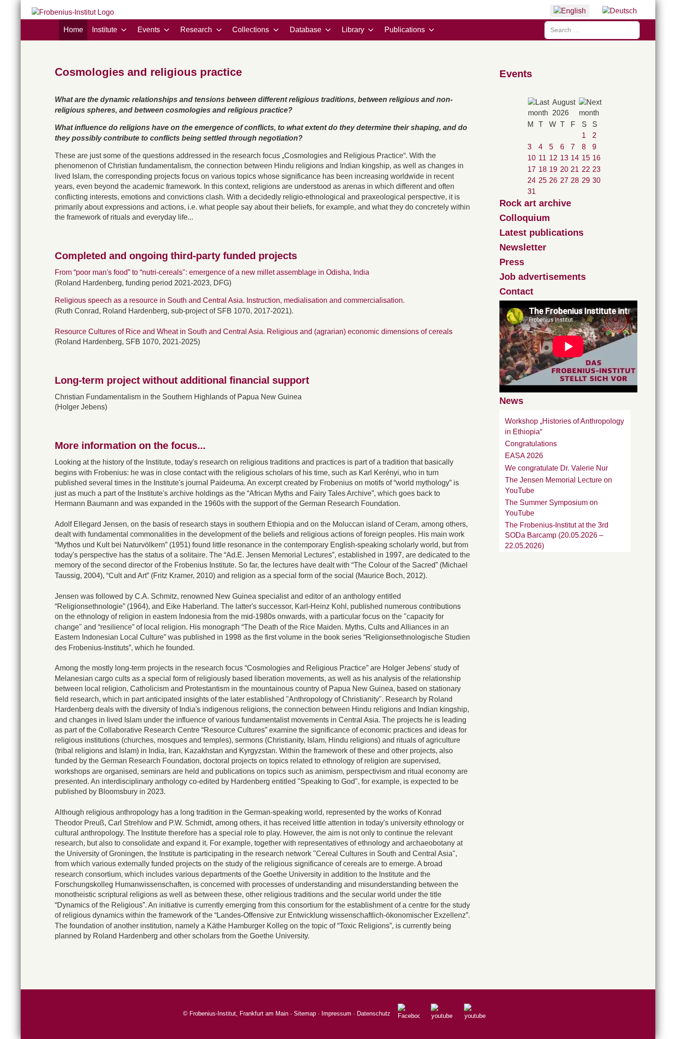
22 (586, 169)
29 (586, 180)
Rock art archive (535, 203)
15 (586, 158)
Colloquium (524, 218)
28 (575, 180)
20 (564, 169)
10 (531, 158)
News (511, 401)
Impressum (336, 1013)
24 (531, 180)
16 (596, 158)
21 (575, 169)
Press (511, 262)
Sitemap (305, 1013)
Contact (516, 291)
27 (564, 180)
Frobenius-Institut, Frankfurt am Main (238, 1013)
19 (553, 169)
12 (553, 158)
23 (596, 169)
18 (543, 169)
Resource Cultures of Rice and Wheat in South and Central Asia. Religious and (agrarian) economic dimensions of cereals (254, 331)
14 (575, 158)
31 (531, 191)
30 (596, 180)
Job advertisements (542, 277)
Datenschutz (373, 1013)
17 (531, 169)
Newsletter (522, 247)
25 (543, 180)
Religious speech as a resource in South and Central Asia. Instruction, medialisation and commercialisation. (230, 300)
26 (553, 180)
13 (564, 158)
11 (542, 158)
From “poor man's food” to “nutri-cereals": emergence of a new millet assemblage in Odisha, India (212, 272)
